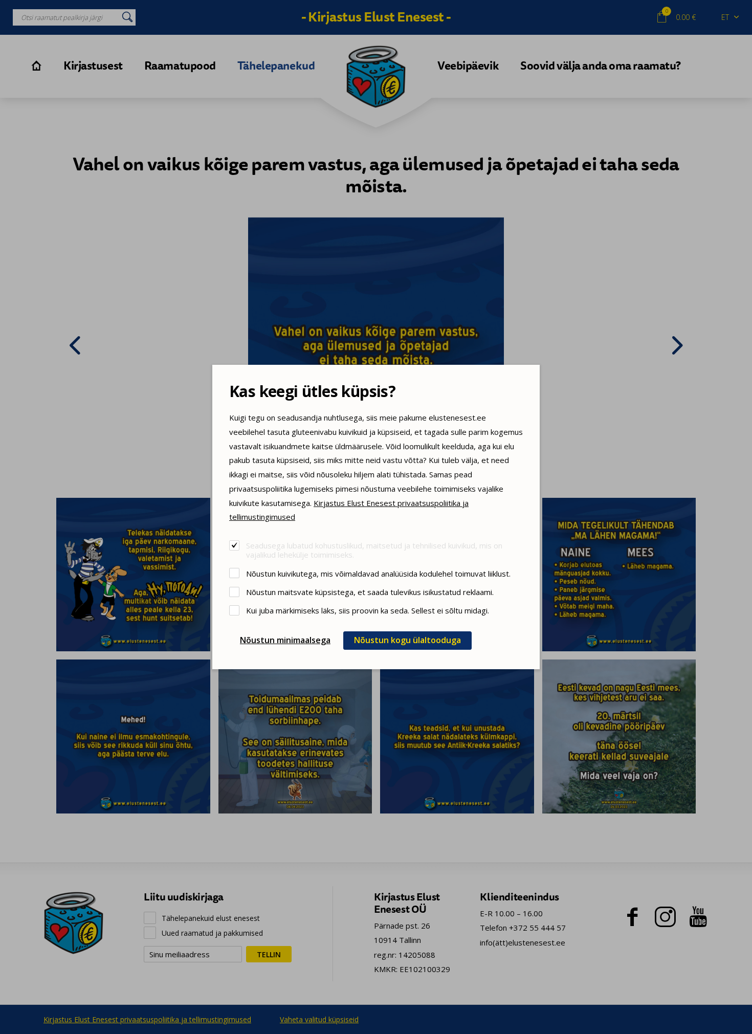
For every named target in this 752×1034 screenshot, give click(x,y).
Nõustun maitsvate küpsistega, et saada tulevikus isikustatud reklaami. (370, 592)
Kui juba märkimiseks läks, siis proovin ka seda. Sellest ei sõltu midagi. (367, 610)
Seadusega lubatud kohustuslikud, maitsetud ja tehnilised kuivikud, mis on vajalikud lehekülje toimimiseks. (374, 549)
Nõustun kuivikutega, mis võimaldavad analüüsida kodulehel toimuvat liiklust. (378, 573)
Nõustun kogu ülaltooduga (407, 640)
